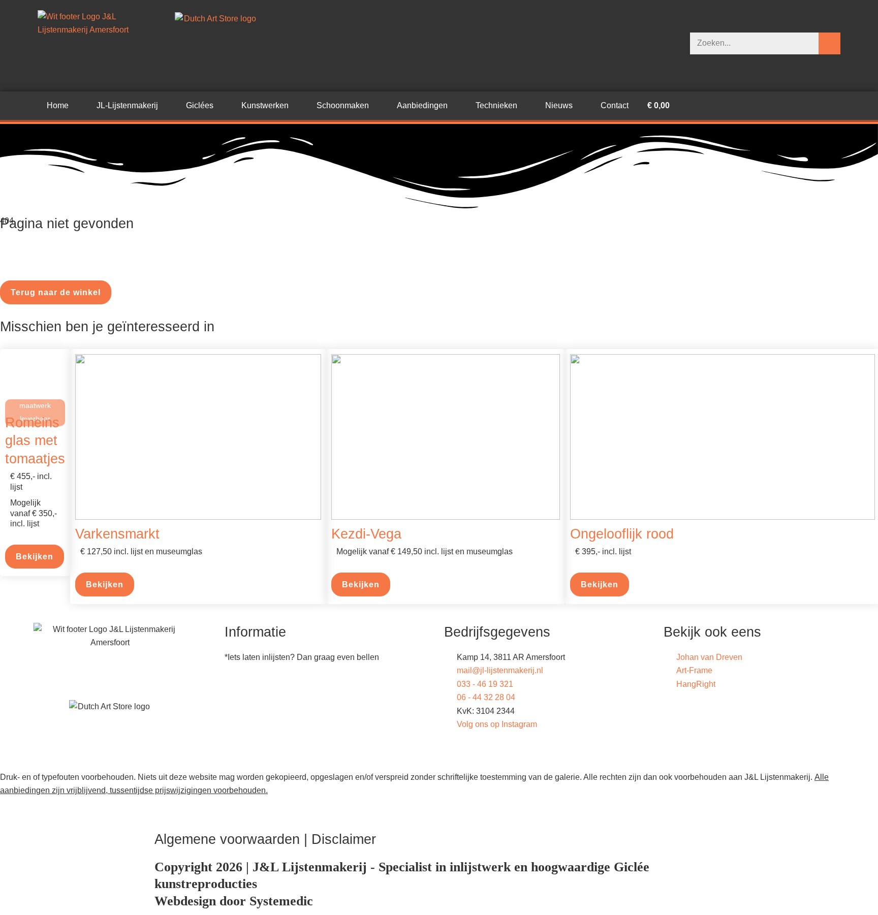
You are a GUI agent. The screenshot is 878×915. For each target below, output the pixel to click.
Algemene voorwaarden (227, 839)
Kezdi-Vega (366, 534)
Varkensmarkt (117, 534)
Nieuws (559, 105)
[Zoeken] (829, 43)
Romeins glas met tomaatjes (35, 440)
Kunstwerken (265, 105)
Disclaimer (343, 839)
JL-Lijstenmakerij (127, 105)
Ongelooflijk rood (622, 534)
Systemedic (281, 901)
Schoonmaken (343, 105)
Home (58, 105)
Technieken (496, 105)
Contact (615, 105)
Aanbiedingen (422, 105)
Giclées (199, 105)
